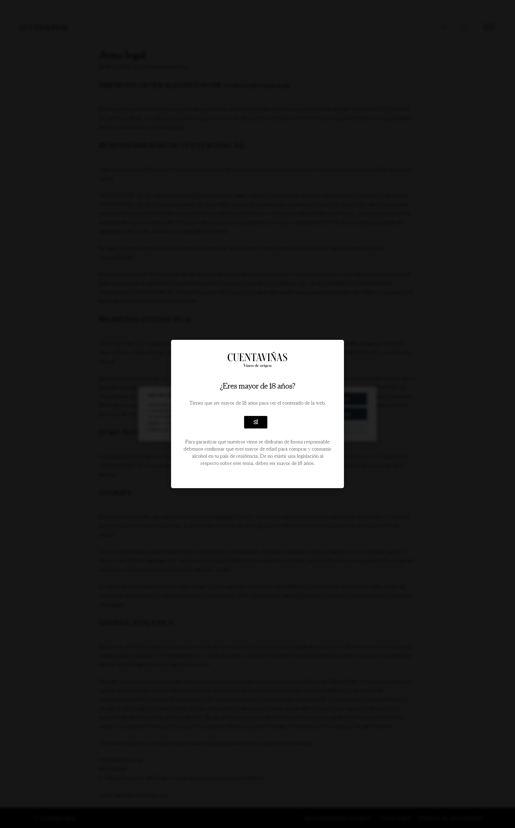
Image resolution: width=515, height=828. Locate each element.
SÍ (256, 422)
